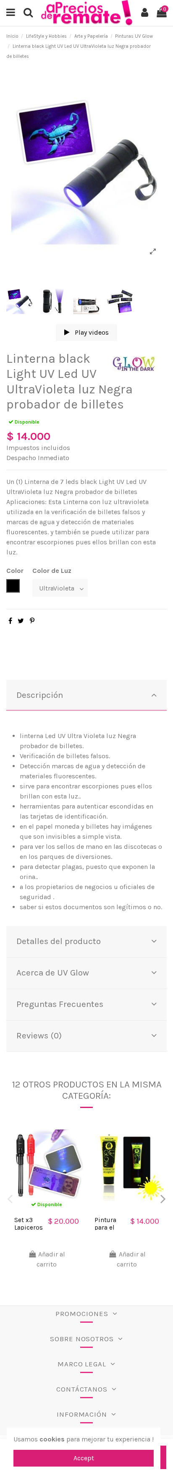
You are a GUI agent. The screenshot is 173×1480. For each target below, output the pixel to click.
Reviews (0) (39, 1035)
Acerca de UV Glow (52, 973)
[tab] (86, 695)
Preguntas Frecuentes (59, 1004)
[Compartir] (10, 621)
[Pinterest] (32, 621)
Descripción (39, 695)
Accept (83, 1458)
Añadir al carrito (51, 1259)
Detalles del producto (58, 941)
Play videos (91, 332)
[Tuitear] (21, 621)
